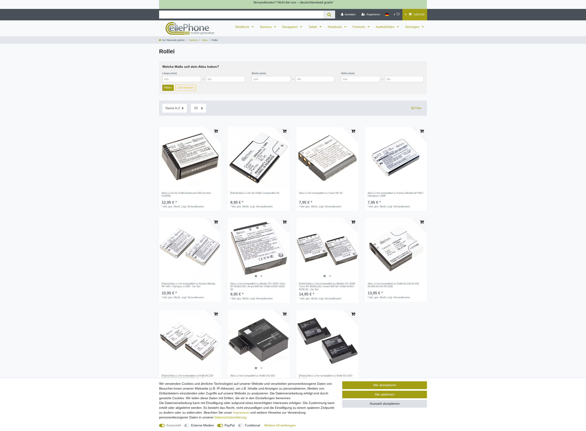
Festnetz (359, 27)
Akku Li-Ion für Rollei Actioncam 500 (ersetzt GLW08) (186, 194)
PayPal (230, 425)
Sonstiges (412, 27)
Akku (205, 40)
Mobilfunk (242, 27)
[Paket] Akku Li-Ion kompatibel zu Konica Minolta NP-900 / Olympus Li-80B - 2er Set (188, 285)
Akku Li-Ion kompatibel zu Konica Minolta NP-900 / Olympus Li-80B (395, 194)
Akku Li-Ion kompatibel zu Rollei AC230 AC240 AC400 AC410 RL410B (393, 285)
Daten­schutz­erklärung (230, 417)
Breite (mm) (259, 73)
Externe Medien (202, 425)
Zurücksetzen (185, 87)
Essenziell (173, 425)
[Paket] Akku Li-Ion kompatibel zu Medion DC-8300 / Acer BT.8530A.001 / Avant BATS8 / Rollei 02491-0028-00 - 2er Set (327, 286)
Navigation (290, 27)
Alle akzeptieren (384, 385)
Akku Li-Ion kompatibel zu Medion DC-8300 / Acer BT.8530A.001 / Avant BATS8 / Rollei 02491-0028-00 (257, 286)
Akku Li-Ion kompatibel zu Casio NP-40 (320, 193)
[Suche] (329, 15)
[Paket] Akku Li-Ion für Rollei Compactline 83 (254, 193)
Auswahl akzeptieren (385, 403)
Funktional (252, 425)
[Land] (387, 14)
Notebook (335, 27)
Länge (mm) (169, 73)
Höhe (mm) (348, 73)
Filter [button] (418, 108)
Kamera (266, 27)
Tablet (313, 27)
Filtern (168, 87)
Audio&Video (385, 27)
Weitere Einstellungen (280, 425)
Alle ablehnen (384, 394)
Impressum (241, 412)
